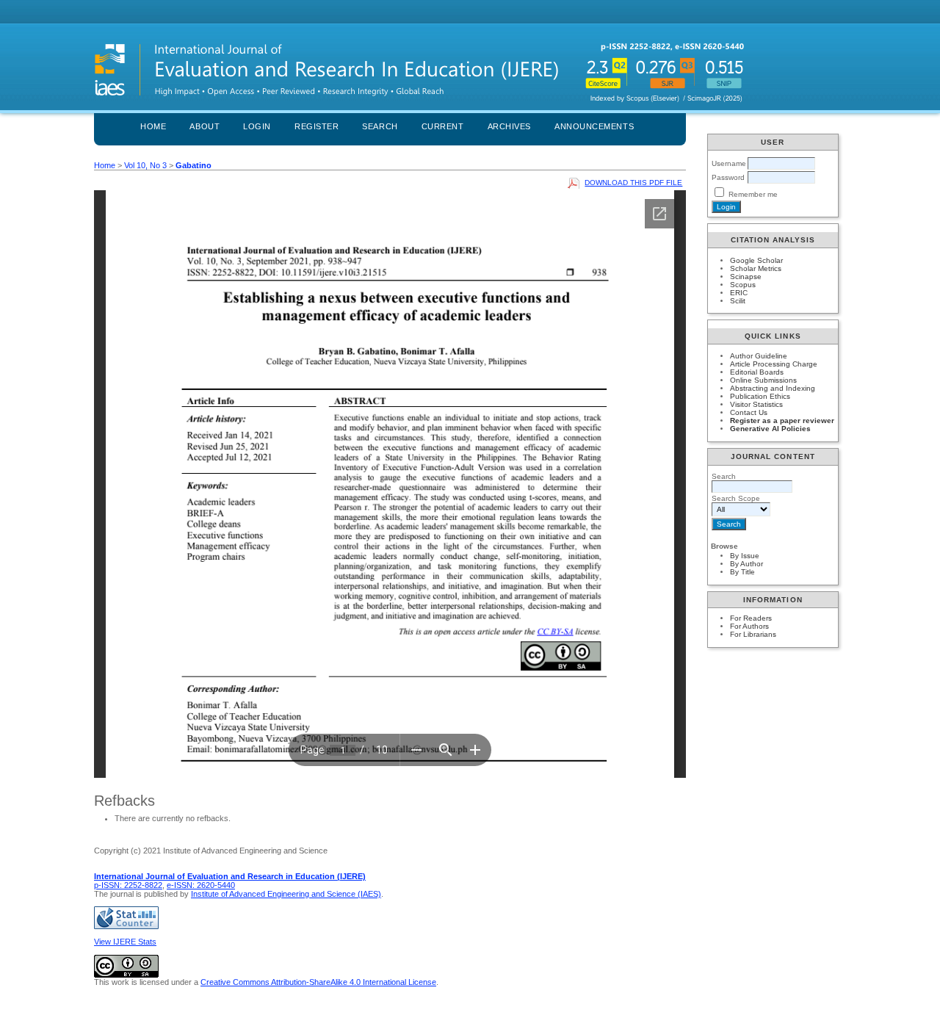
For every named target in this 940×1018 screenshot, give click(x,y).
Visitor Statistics (756, 404)
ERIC (739, 293)
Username (729, 163)
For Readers (751, 618)
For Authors (749, 626)
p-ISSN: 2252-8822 (128, 885)
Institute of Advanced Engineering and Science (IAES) (286, 893)
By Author (746, 564)
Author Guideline (758, 356)
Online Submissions (763, 380)
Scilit (737, 301)
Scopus (743, 285)
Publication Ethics (760, 396)
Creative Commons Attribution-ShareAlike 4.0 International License (318, 982)
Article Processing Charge (773, 364)
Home (153, 126)
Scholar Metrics (755, 268)
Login (257, 126)
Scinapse (746, 276)
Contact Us (748, 412)
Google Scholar (756, 260)
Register (316, 126)
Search (379, 126)
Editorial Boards (757, 372)
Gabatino (194, 165)
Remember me (753, 194)
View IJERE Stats (125, 941)
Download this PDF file (633, 182)
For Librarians (753, 634)
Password (728, 177)
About (204, 126)
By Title (742, 572)
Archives (509, 126)
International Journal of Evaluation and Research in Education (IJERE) (230, 876)
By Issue (744, 556)
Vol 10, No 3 (145, 165)
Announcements (594, 126)
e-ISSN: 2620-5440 (201, 885)
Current (443, 126)
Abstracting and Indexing (772, 388)
